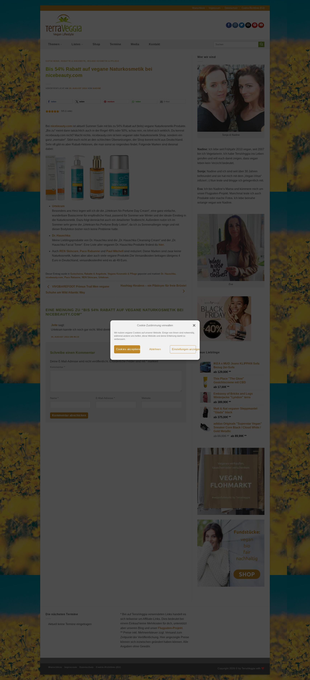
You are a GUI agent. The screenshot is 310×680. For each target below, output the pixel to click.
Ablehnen (155, 349)
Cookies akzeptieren (128, 349)
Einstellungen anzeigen (184, 349)
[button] (194, 325)
